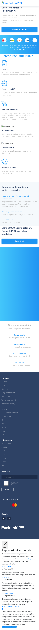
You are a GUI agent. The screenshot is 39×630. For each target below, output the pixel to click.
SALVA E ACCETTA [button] (9, 627)
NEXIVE (4, 427)
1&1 (3, 466)
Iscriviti (7, 489)
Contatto (5, 389)
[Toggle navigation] (35, 3)
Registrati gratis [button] (19, 29)
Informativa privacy (8, 404)
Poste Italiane (6, 416)
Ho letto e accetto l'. (15, 483)
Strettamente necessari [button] (10, 607)
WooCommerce (7, 444)
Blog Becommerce (8, 393)
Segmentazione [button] (8, 593)
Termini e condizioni (9, 400)
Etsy (3, 455)
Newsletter (6, 471)
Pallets (4, 435)
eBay (3, 451)
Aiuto (3, 386)
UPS (3, 424)
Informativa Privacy (14, 484)
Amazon (5, 462)
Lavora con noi (7, 396)
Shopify (4, 447)
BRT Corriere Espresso (10, 413)
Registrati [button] (19, 241)
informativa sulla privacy (26, 559)
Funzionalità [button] (6, 566)
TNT (3, 420)
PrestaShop (6, 458)
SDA (3, 431)
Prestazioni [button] (6, 577)
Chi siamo (5, 382)
